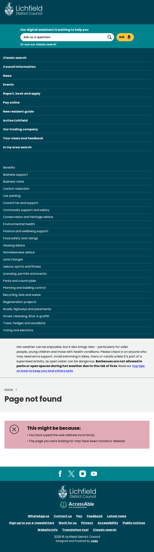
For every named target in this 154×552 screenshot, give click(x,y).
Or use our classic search (38, 44)
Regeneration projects (19, 302)
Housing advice (14, 245)
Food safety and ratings (20, 238)
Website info (48, 530)
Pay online (11, 102)
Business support (15, 174)
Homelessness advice (19, 252)
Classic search (14, 58)
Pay (79, 516)
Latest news (116, 516)
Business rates (13, 181)
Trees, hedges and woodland (24, 323)
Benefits (9, 167)
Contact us (63, 516)
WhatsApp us (38, 516)
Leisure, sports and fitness (22, 266)
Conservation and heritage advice (28, 217)
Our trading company (20, 129)
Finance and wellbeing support (25, 231)
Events (8, 84)
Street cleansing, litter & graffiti (26, 316)
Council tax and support (20, 203)
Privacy (87, 523)
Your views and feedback (23, 138)
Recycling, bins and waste (22, 295)
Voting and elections (18, 330)
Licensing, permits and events (25, 274)
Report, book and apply (21, 93)
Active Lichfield (15, 120)
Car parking (11, 196)
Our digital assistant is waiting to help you (54, 30)
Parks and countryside (19, 281)
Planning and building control (24, 288)
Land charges (13, 259)
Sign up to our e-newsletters (31, 523)
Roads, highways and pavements (27, 309)
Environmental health (19, 224)
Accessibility (108, 523)
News (7, 76)
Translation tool (75, 530)
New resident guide (18, 111)
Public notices (134, 523)
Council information (19, 67)
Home (9, 389)
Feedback (95, 516)
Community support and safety (26, 210)
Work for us (68, 523)
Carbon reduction (16, 188)
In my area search (17, 147)
